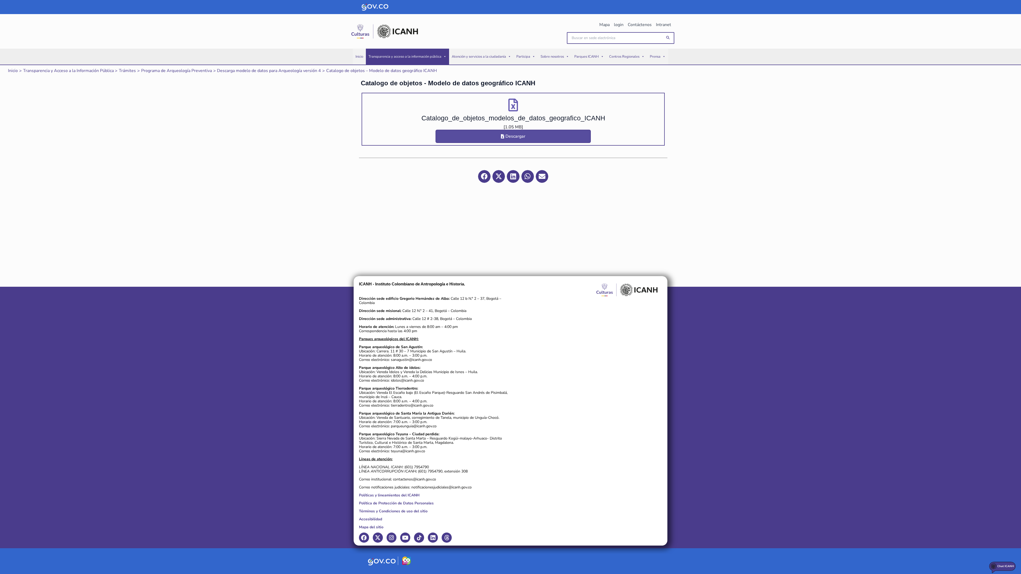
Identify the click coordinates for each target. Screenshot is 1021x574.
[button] (668, 38)
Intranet (663, 25)
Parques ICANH (586, 56)
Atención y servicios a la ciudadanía (479, 56)
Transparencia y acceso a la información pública (405, 56)
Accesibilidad (370, 519)
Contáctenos (640, 25)
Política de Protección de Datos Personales (396, 503)
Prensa (655, 56)
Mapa (604, 25)
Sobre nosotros (552, 56)
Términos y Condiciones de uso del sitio (393, 511)
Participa (523, 56)
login (619, 25)
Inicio (359, 56)
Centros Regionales (624, 56)
